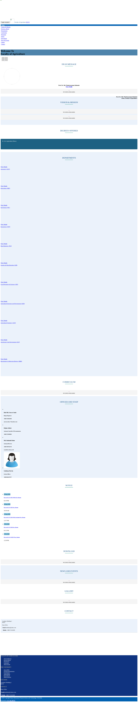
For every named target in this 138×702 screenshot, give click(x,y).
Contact (3, 44)
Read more (12, 500)
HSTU (28, 22)
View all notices (5, 544)
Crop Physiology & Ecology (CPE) (9, 284)
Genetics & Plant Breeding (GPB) (9, 265)
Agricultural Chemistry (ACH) (8, 323)
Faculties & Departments (9, 671)
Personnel (3, 34)
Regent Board (7, 675)
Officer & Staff (7, 664)
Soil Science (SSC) (5, 207)
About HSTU (6, 670)
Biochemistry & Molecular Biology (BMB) (11, 361)
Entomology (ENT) (5, 226)
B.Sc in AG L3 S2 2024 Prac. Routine (11, 527)
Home (3, 25)
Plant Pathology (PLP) (6, 246)
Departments (4, 31)
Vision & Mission (7, 658)
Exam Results (7, 672)
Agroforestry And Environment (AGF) (10, 342)
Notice (2, 36)
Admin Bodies (7, 674)
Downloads (4, 38)
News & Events (5, 40)
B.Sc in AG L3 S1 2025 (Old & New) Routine (12, 497)
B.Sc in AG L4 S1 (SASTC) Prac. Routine (12, 537)
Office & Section (7, 677)
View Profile (69, 86)
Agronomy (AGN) (5, 169)
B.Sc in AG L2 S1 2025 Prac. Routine (11, 507)
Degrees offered (5, 29)
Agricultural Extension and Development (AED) (13, 303)
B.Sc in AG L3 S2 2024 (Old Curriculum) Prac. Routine (14, 517)
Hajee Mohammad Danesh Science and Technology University (26, 3)
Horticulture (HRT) (5, 188)
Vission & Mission (5, 27)
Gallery (3, 42)
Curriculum (4, 32)
